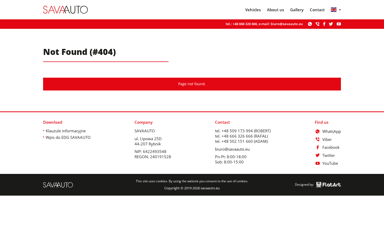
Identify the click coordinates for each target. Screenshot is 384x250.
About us (275, 9)
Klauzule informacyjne (66, 130)
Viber (327, 139)
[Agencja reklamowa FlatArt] (328, 184)
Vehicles (253, 9)
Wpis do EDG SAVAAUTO (68, 137)
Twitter (328, 155)
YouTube (330, 163)
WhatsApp (331, 131)
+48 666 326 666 (245, 23)
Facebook (331, 147)
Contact (317, 9)
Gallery (297, 9)
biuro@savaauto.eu (287, 23)
